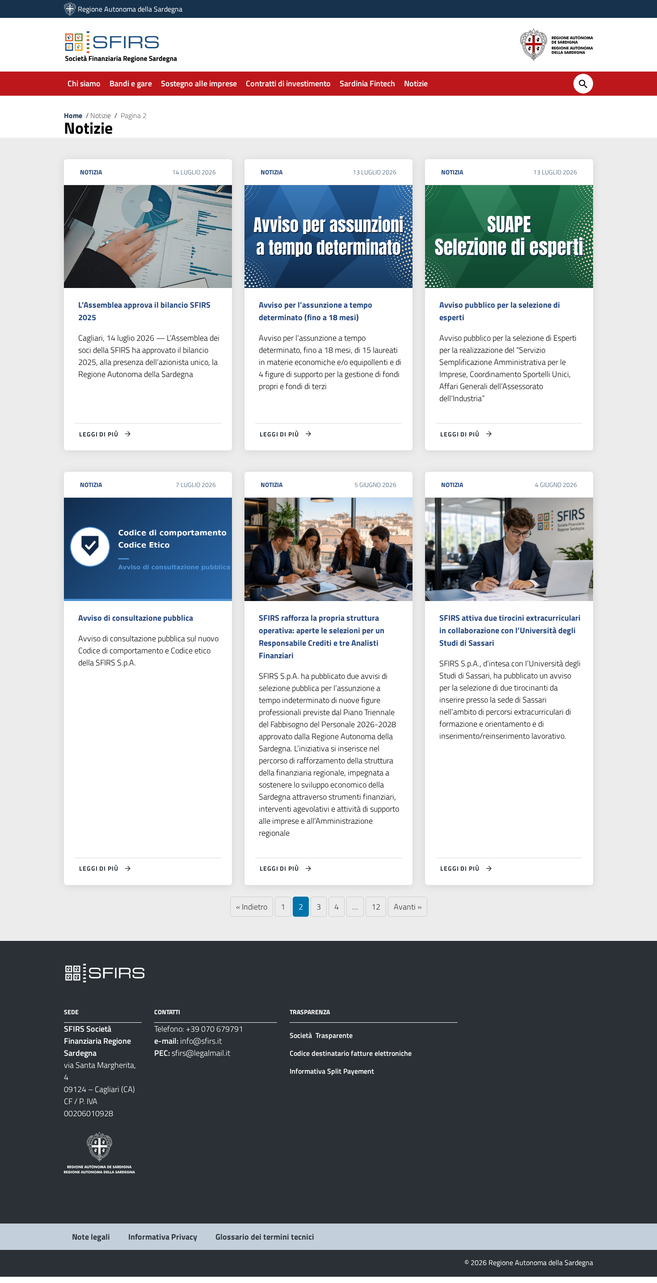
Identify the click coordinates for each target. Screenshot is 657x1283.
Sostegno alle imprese (199, 83)
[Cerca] (583, 83)
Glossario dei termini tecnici (264, 1237)
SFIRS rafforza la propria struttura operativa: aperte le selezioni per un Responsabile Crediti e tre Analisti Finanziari (321, 636)
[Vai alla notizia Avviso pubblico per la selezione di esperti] (509, 236)
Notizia (91, 172)
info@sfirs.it (201, 1041)
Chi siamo (84, 83)
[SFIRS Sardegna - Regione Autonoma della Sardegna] (105, 972)
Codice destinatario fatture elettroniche (351, 1053)
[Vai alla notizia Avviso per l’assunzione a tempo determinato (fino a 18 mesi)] (328, 236)
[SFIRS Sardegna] (70, 9)
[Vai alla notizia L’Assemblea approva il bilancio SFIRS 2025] (148, 236)
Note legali (91, 1237)
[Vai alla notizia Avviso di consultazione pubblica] (148, 549)
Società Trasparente (322, 1035)
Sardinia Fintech (367, 83)
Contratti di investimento (288, 83)
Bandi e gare (131, 83)
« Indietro (251, 907)
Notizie (416, 83)
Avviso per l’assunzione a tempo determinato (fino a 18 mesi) (315, 311)
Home (73, 115)
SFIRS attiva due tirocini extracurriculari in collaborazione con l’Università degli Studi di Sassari (510, 630)
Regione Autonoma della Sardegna (130, 9)
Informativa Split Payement (332, 1071)
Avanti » (407, 907)
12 (375, 907)
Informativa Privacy (162, 1237)
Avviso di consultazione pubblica (135, 618)
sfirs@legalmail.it (201, 1053)
